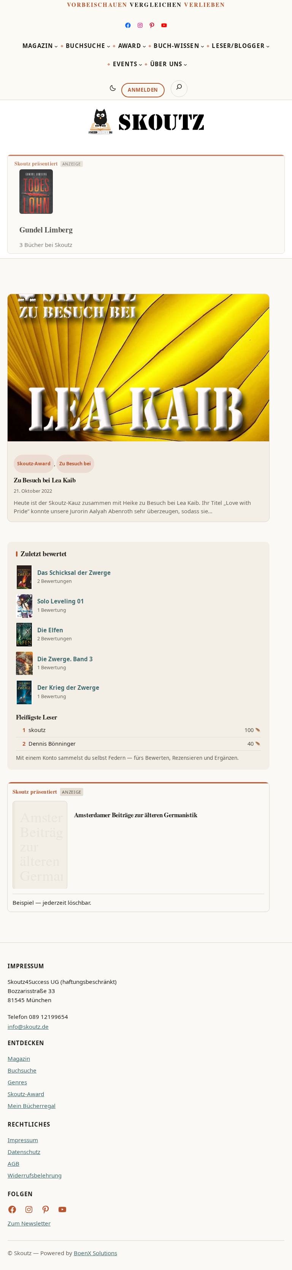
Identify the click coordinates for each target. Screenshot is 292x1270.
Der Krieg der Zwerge (68, 687)
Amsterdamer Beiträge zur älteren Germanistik (135, 815)
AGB (13, 1163)
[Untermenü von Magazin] (56, 46)
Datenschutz (24, 1151)
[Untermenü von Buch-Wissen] (202, 46)
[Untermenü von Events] (140, 64)
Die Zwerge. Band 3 (65, 659)
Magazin (19, 1058)
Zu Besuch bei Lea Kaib (44, 480)
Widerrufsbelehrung (35, 1175)
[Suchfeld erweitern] (179, 88)
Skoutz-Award (34, 463)
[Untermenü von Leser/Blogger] (268, 46)
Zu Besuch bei (75, 463)
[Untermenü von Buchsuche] (108, 46)
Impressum (23, 1140)
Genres (17, 1082)
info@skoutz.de (28, 1026)
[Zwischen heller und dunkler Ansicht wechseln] (113, 88)
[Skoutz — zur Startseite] (146, 122)
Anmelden (143, 89)
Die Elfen (50, 630)
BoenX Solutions (95, 1253)
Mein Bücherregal (32, 1105)
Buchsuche (22, 1070)
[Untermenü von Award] (144, 46)
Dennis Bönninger (52, 743)
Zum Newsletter (29, 1223)
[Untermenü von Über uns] (185, 64)
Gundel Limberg (46, 229)
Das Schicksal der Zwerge (74, 572)
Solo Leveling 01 (60, 601)
